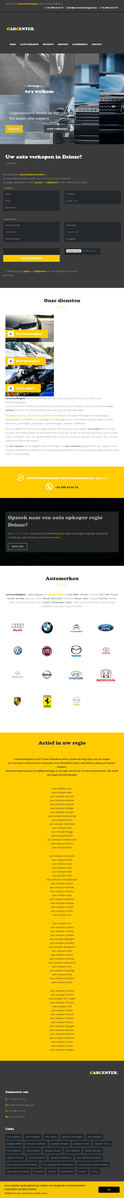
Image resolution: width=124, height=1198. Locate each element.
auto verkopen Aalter (62, 792)
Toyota (46, 602)
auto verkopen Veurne (62, 1022)
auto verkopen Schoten (62, 994)
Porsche (103, 598)
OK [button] (109, 1189)
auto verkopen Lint (62, 923)
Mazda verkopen (93, 1150)
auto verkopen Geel (62, 867)
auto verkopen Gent (62, 875)
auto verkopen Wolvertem (62, 1037)
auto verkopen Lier (62, 914)
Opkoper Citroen (103, 1143)
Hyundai (20, 598)
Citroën (84, 594)
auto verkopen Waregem (62, 1026)
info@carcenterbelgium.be (82, 7)
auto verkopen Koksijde (62, 903)
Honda (10, 598)
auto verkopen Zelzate (62, 1041)
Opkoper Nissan (52, 1150)
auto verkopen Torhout (62, 1014)
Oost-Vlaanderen (63, 763)
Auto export (94, 428)
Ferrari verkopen (37, 1157)
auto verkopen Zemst (62, 1045)
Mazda (46, 598)
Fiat (102, 594)
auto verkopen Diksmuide (62, 855)
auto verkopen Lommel (62, 931)
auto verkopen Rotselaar (62, 990)
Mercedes (56, 598)
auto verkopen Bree (62, 827)
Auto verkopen (29, 44)
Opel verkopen (73, 1150)
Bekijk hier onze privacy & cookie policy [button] (26, 1193)
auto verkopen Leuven (62, 910)
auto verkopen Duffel (62, 859)
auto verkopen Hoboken (62, 891)
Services (63, 44)
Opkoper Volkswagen (72, 1136)
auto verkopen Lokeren (62, 927)
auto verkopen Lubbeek (62, 935)
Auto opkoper (13, 1136)
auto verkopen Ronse (62, 982)
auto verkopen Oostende (62, 958)
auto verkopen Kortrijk (62, 907)
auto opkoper (14, 178)
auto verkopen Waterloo (62, 1030)
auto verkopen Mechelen (62, 943)
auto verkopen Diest (62, 847)
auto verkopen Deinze (62, 835)
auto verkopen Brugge (62, 831)
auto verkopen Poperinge (62, 970)
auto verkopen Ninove (62, 954)
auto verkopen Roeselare (62, 978)
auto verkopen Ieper (62, 895)
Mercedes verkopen (36, 1143)
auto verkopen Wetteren (62, 1034)
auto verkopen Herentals (62, 887)
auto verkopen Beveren (62, 812)
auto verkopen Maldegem (62, 939)
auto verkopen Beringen (62, 808)
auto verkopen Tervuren (62, 1002)
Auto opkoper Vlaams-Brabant (93, 1164)
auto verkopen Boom (62, 820)
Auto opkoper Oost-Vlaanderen (22, 1164)
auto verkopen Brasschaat (62, 823)
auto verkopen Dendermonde (62, 839)
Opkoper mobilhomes (61, 1157)
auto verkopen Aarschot (62, 796)
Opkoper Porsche (15, 1157)
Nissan (78, 598)
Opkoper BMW (14, 1143)
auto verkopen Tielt (62, 1006)
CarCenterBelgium (28, 3)
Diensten (48, 44)
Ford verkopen (14, 1150)
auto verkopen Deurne (62, 843)
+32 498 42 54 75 (54, 7)
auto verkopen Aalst (62, 788)
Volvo (69, 602)
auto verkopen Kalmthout (62, 899)
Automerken (80, 44)
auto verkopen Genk (62, 871)
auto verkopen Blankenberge (62, 816)
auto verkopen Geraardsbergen (62, 879)
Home (13, 44)
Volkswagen (58, 602)
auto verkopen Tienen (62, 1010)
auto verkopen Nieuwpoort (62, 946)
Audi (69, 594)
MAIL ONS (17, 546)
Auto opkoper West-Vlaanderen (58, 1164)
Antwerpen (47, 763)
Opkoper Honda (81, 1143)
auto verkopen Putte (62, 974)
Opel (85, 598)
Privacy (94, 1171)
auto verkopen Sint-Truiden (62, 998)
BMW (75, 594)
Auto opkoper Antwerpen (89, 1157)
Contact (97, 44)
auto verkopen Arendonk (62, 800)
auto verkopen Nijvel (62, 950)
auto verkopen (73, 446)
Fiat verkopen (33, 1150)
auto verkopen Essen (62, 863)
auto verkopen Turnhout (62, 1018)
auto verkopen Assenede (62, 804)
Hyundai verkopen (60, 1143)
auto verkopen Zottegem (62, 1049)
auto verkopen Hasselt (62, 883)
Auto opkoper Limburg (18, 1171)
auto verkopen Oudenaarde (62, 962)
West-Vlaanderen (83, 763)
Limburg (98, 763)
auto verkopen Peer (62, 966)
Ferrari (114, 594)
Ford (107, 594)
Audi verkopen (95, 1136)
